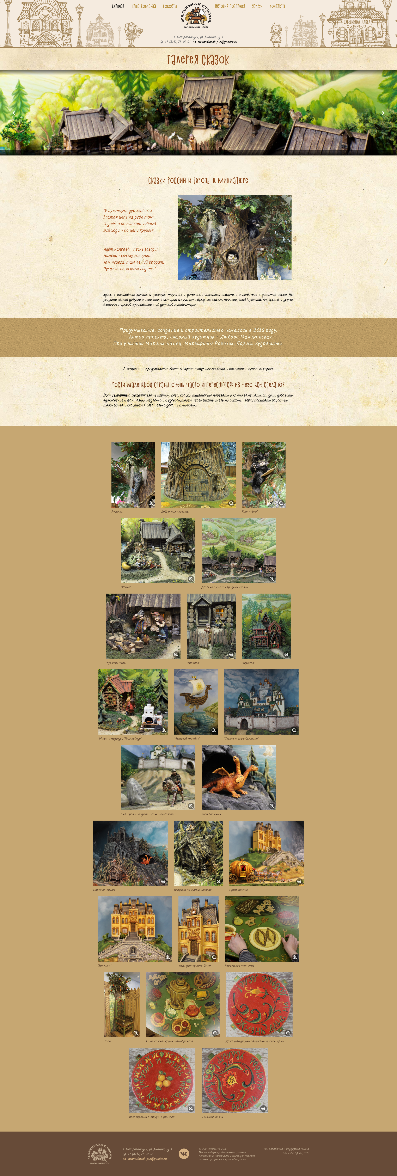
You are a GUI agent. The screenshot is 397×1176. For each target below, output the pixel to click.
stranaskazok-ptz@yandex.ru (217, 42)
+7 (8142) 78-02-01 (177, 42)
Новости (170, 6)
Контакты (277, 6)
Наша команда (144, 6)
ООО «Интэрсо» (292, 1153)
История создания (230, 6)
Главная (118, 6)
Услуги (257, 6)
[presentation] (14, 113)
